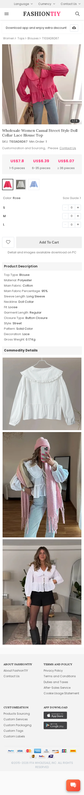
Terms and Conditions (60, 676)
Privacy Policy (53, 671)
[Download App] (74, 28)
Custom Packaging (18, 725)
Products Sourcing (17, 714)
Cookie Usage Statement (61, 693)
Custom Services (16, 719)
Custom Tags (13, 731)
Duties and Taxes (56, 682)
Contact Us (68, 148)
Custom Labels (14, 736)
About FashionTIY (16, 671)
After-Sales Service (57, 688)
